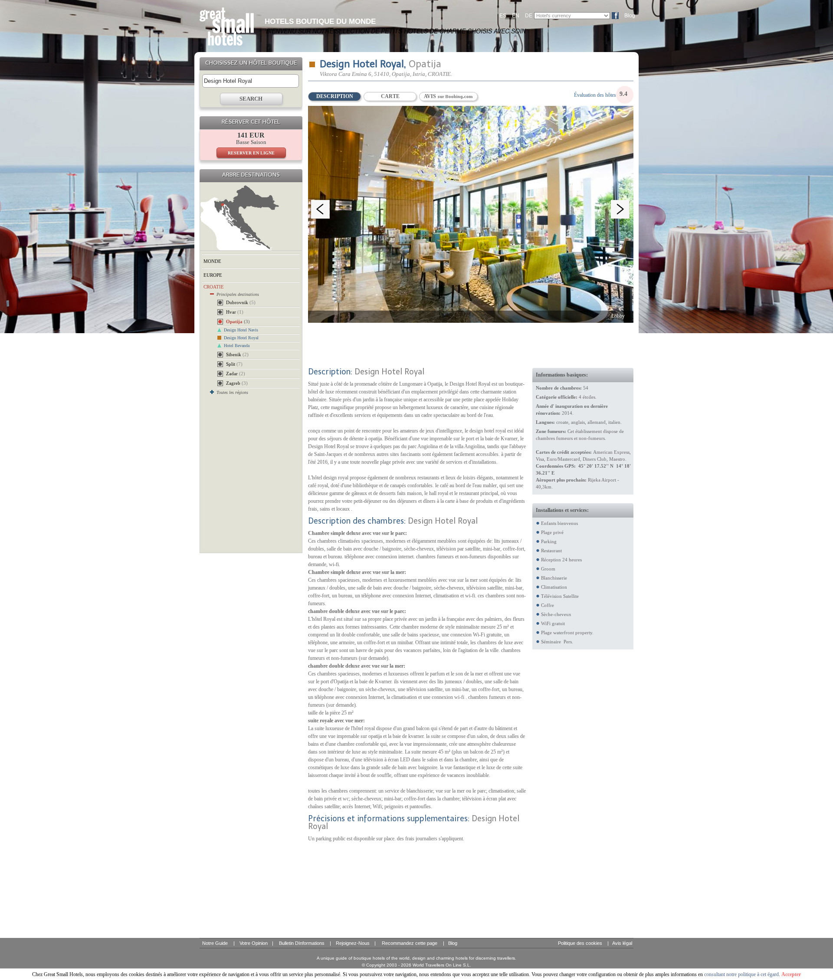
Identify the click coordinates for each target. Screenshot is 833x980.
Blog (629, 16)
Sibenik (237, 354)
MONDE (212, 261)
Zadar (235, 373)
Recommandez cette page (409, 943)
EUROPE (212, 275)
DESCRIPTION (334, 96)
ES (502, 16)
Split (234, 364)
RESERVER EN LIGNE (251, 153)
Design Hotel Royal (241, 337)
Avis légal (622, 943)
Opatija (238, 321)
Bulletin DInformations (302, 943)
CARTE (390, 96)
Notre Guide (215, 943)
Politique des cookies (580, 943)
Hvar (234, 312)
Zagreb (237, 383)
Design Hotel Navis (241, 330)
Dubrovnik (241, 302)
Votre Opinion (253, 943)
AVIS (430, 96)
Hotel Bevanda (236, 345)
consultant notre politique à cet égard (741, 974)
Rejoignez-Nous (353, 943)
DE (528, 16)
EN (515, 16)
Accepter (791, 974)
